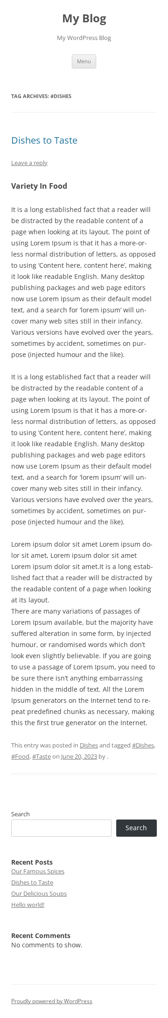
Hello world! (27, 904)
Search (20, 814)
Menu (84, 61)
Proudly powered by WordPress (51, 1001)
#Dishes (143, 745)
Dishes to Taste (44, 140)
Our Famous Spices (37, 871)
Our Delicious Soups (39, 893)
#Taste (41, 756)
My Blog (84, 18)
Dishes (89, 745)
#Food (20, 756)
